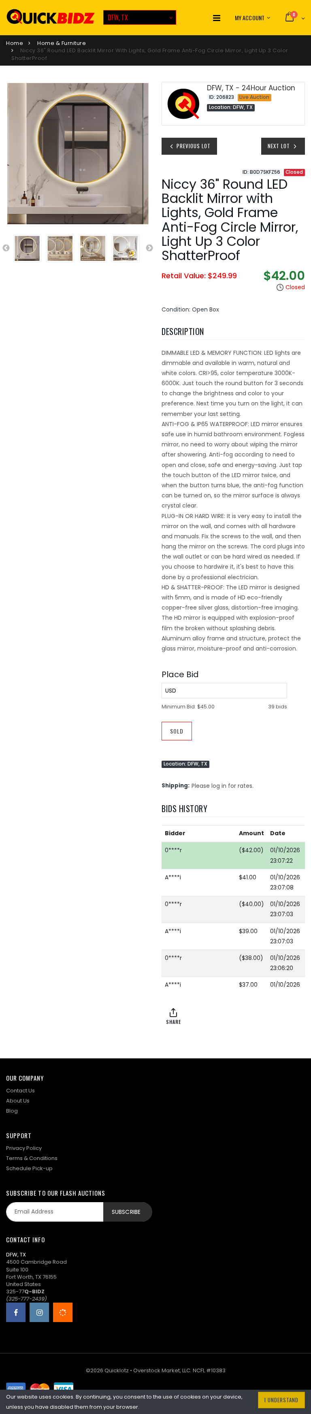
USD (170, 691)
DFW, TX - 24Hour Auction (251, 88)
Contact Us (20, 1090)
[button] (294, 17)
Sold (176, 731)
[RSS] (62, 1312)
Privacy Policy (24, 1148)
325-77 (25, 1291)
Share (173, 1021)
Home (14, 43)
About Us (18, 1101)
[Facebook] (16, 1312)
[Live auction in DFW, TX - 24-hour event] (183, 103)
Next (149, 248)
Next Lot (280, 146)
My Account (249, 17)
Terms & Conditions (32, 1158)
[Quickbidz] (50, 18)
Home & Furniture (61, 43)
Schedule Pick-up (29, 1168)
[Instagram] (39, 1312)
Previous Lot (193, 146)
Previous (6, 248)
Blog (12, 1111)
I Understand (281, 1400)
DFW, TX (118, 17)
